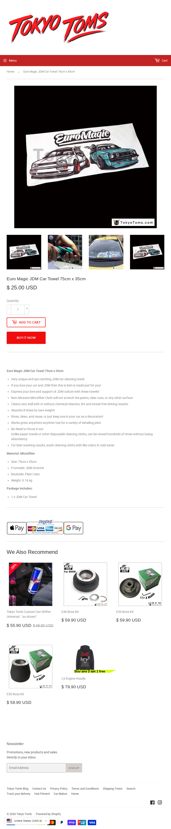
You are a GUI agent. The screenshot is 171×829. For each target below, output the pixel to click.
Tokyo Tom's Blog (17, 788)
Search (130, 788)
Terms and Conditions (85, 788)
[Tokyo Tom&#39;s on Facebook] (152, 803)
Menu (13, 60)
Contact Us (39, 788)
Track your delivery (18, 793)
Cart (164, 60)
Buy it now (26, 337)
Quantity (13, 301)
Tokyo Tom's (24, 814)
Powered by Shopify (48, 814)
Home (10, 71)
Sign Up (74, 768)
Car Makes (60, 793)
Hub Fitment (42, 793)
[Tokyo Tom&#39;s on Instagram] (160, 803)
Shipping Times (112, 788)
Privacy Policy (58, 788)
